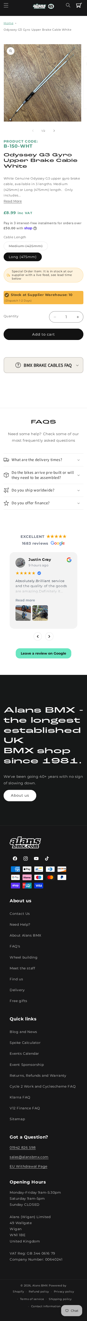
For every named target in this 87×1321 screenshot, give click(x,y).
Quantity (11, 316)
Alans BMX (40, 1285)
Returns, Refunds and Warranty (38, 1075)
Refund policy (39, 1291)
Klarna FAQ (20, 1097)
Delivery (17, 990)
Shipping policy (60, 1299)
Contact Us (20, 913)
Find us (16, 979)
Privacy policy (64, 1291)
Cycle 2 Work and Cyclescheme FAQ (43, 1086)
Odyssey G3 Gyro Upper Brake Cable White (37, 29)
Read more (25, 600)
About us (20, 795)
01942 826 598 (23, 1147)
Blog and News (23, 1032)
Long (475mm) (23, 257)
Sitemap (17, 1119)
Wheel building (23, 957)
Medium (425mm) (28, 247)
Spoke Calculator (25, 1042)
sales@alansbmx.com (29, 1157)
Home (8, 23)
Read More (13, 201)
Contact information (46, 1306)
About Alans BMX (25, 935)
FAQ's (15, 946)
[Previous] (38, 636)
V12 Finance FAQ (25, 1108)
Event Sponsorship (27, 1064)
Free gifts (18, 1001)
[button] (6, 5)
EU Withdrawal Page (28, 1166)
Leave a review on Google (43, 653)
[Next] (49, 636)
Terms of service (32, 1299)
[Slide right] (54, 130)
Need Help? (20, 924)
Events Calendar (24, 1053)
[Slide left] (33, 130)
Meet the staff (22, 968)
